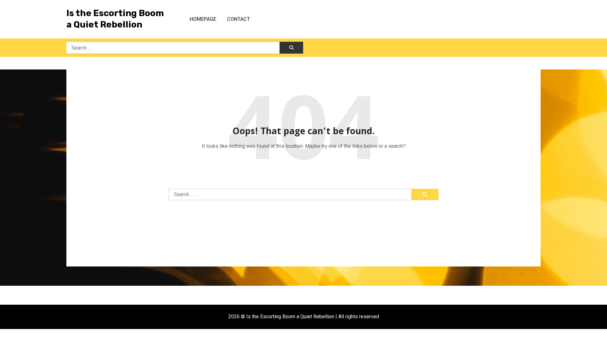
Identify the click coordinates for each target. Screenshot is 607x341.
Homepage (203, 19)
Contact (238, 19)
